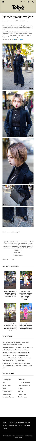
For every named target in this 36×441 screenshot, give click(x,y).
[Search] (33, 2)
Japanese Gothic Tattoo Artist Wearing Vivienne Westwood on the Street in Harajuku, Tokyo (10, 327)
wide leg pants (28, 247)
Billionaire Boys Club (24, 382)
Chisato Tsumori (7, 385)
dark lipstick (28, 244)
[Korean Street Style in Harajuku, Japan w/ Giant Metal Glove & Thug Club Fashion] (10, 280)
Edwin (4, 388)
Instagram (21, 39)
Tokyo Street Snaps (22, 21)
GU (20, 250)
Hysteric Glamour (7, 391)
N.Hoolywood (22, 394)
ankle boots (19, 241)
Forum (5, 425)
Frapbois (20, 388)
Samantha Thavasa (8, 397)
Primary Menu (6, 420)
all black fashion (10, 241)
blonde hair (17, 243)
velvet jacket (20, 247)
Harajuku (20, 255)
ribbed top (15, 246)
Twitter (13, 39)
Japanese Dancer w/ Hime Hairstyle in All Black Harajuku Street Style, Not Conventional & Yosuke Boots (17, 366)
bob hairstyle (24, 243)
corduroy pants (13, 244)
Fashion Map (13, 425)
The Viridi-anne (22, 397)
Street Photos (19, 423)
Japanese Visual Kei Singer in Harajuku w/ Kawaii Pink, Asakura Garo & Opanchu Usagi (25, 326)
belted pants (26, 241)
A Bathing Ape (6, 379)
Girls (20, 252)
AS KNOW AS (22, 379)
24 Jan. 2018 (11, 21)
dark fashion (21, 244)
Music (21, 425)
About (5, 428)
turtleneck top (12, 247)
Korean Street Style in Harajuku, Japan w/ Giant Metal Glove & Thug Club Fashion (10, 294)
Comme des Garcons (24, 385)
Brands (27, 423)
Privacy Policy (18, 437)
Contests (27, 425)
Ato (3, 382)
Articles (11, 423)
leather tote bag (7, 246)
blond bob (10, 243)
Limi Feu (20, 391)
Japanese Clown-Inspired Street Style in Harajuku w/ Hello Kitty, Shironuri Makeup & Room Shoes (25, 295)
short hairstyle (22, 246)
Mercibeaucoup (6, 394)
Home (5, 423)
